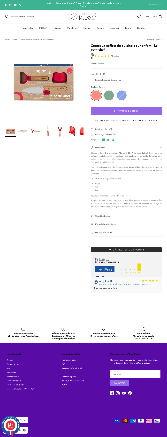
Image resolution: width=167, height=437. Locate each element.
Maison (57, 28)
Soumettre (119, 383)
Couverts (14, 39)
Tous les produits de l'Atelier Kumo (21, 388)
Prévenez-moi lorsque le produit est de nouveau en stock (126, 120)
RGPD (64, 384)
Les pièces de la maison (17, 384)
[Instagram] (10, 5)
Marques (114, 28)
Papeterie (71, 28)
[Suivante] (80, 83)
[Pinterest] (20, 5)
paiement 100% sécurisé (72, 368)
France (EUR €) (154, 4)
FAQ (63, 364)
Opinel (101, 63)
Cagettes (141, 28)
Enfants (100, 28)
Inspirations (11, 372)
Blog (8, 368)
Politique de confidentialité (73, 380)
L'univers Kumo (13, 364)
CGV (64, 372)
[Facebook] (6, 5)
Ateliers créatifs (13, 376)
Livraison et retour (69, 360)
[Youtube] (15, 5)
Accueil (7, 39)
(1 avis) (115, 56)
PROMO (43, 28)
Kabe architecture (14, 380)
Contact (10, 360)
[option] (44, 83)
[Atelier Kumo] (83, 16)
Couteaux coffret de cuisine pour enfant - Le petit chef (37, 39)
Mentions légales (69, 376)
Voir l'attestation (105, 269)
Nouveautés (27, 28)
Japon (128, 28)
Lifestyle (87, 28)
